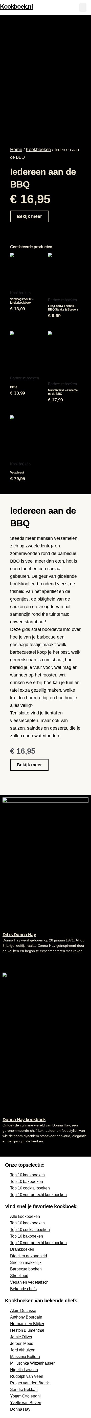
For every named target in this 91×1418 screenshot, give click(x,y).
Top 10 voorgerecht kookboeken (38, 1195)
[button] (82, 7)
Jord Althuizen (22, 1350)
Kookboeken (38, 149)
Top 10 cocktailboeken (30, 1188)
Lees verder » (12, 960)
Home (16, 149)
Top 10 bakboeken (26, 1181)
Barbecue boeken (26, 1269)
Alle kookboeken (25, 1216)
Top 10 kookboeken (27, 1175)
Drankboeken (22, 1249)
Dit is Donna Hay (19, 934)
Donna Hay (20, 1409)
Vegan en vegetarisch (29, 1282)
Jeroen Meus (21, 1343)
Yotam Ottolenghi (25, 1396)
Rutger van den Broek (29, 1383)
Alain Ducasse (23, 1310)
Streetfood (19, 1275)
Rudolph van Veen (26, 1376)
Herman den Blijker (27, 1324)
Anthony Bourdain (26, 1317)
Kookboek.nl (16, 6)
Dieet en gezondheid (28, 1256)
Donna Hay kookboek (24, 1119)
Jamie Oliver (21, 1337)
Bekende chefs (23, 1289)
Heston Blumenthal (27, 1330)
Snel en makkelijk (25, 1262)
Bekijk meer (29, 216)
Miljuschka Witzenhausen (33, 1363)
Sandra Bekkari (24, 1389)
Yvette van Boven (25, 1403)
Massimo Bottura (25, 1356)
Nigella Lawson (24, 1370)
